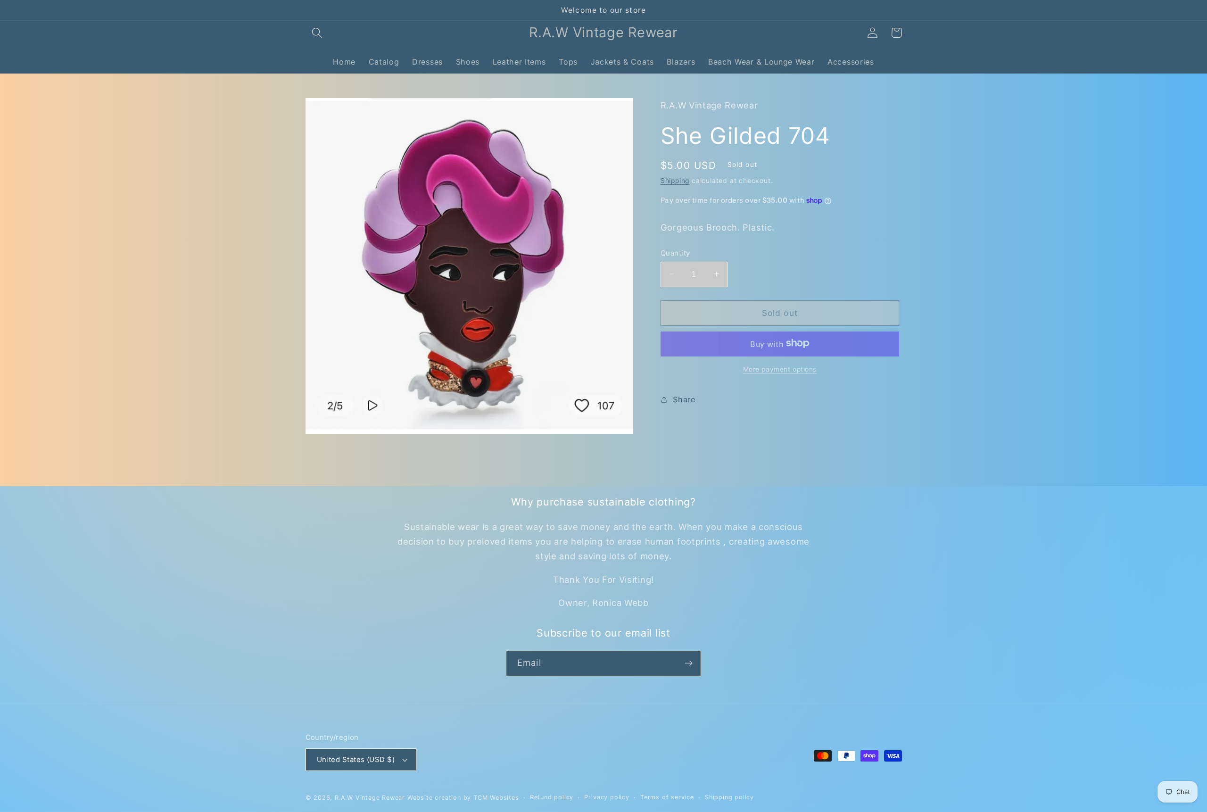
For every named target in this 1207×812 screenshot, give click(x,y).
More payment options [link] (780, 369)
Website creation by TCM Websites (463, 797)
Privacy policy (606, 797)
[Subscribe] (689, 663)
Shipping (675, 180)
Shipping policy (729, 797)
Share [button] (684, 399)
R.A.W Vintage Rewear (370, 797)
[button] (318, 33)
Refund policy (551, 797)
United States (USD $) (356, 759)
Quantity (675, 253)
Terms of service (667, 797)
